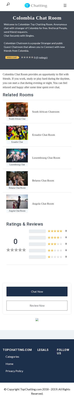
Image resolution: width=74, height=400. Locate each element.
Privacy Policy (14, 371)
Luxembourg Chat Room (46, 157)
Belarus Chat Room (43, 180)
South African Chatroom (45, 111)
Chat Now (37, 291)
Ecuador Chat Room (43, 134)
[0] (16, 250)
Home (9, 363)
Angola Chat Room (43, 203)
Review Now (37, 305)
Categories (12, 356)
